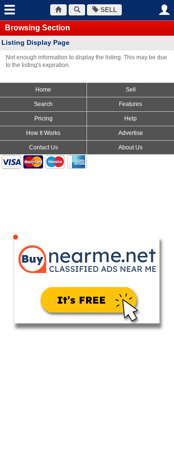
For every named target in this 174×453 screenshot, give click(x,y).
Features (130, 104)
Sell (131, 89)
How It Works (43, 133)
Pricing (43, 118)
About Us (130, 147)
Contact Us (43, 147)
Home (43, 89)
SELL (108, 9)
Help (130, 118)
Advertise (130, 133)
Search (43, 104)
